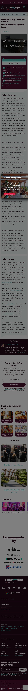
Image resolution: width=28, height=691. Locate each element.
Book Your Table (9, 194)
